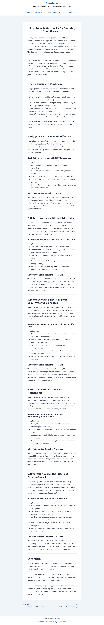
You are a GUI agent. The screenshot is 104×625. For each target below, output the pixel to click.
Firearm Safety (52, 12)
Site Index (63, 622)
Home (29, 12)
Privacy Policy (51, 622)
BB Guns (38, 12)
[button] (43, 12)
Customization (69, 12)
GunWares (52, 3)
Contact (40, 622)
